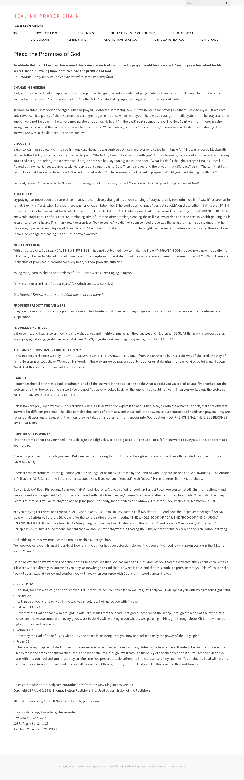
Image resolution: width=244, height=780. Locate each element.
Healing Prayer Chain (46, 15)
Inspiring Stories (77, 39)
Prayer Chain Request (49, 33)
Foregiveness (86, 33)
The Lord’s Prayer (182, 33)
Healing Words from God (168, 39)
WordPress (177, 766)
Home (16, 33)
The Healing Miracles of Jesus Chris (133, 33)
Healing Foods (209, 39)
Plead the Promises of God (120, 39)
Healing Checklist (40, 39)
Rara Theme (147, 766)
